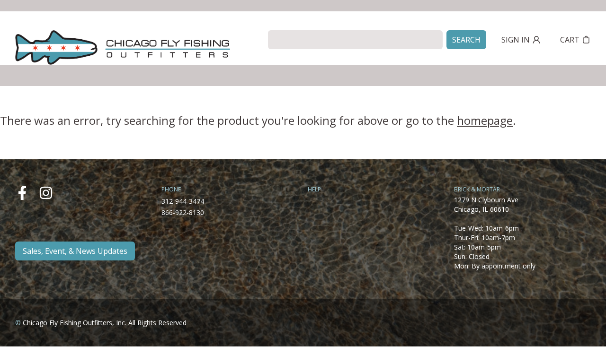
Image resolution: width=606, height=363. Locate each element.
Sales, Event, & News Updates (75, 251)
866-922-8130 (182, 212)
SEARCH (466, 40)
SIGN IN (515, 40)
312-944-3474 (182, 201)
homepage (485, 120)
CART (569, 40)
